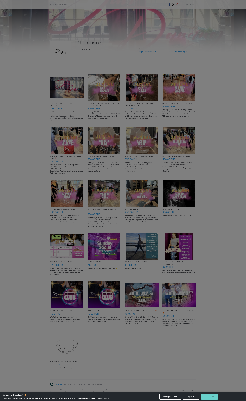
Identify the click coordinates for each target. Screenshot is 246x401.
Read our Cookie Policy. (104, 398)
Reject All (191, 397)
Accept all (209, 397)
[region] (123, 396)
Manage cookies (170, 397)
